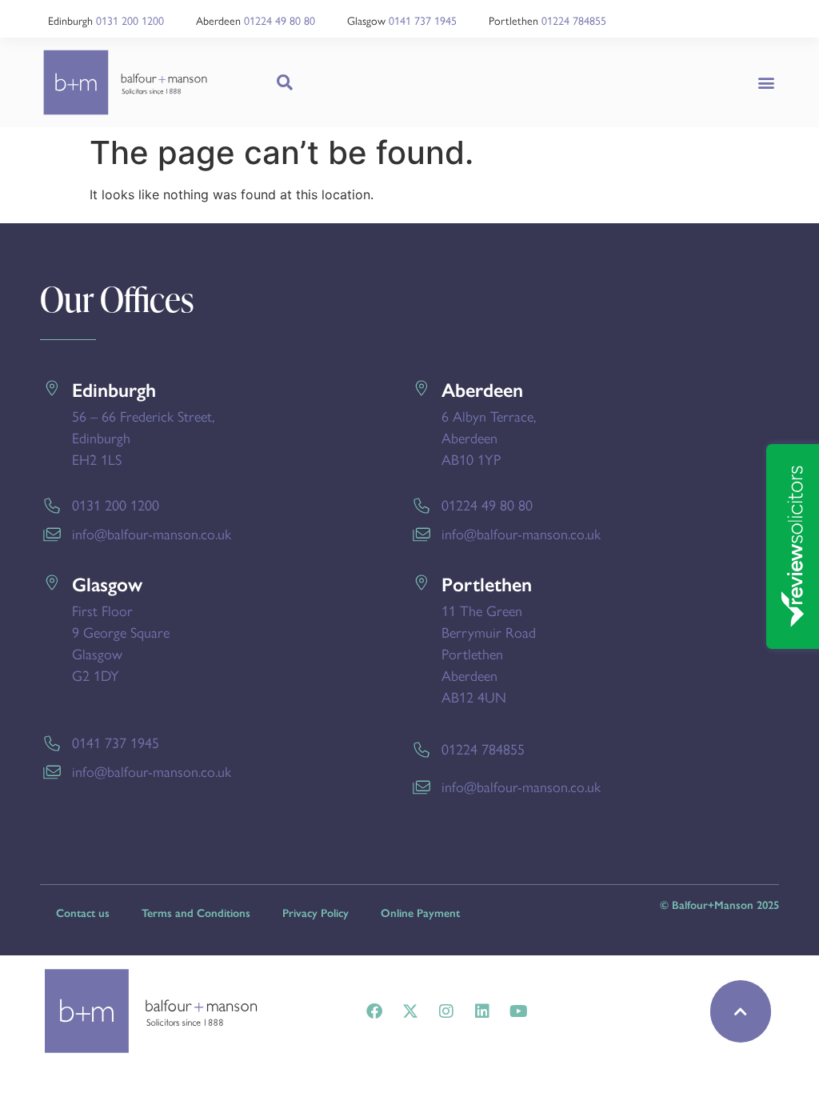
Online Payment (420, 913)
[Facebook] (374, 1011)
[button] (766, 82)
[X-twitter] (410, 1011)
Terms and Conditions (196, 913)
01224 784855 (573, 20)
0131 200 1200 (130, 20)
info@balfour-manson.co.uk (151, 533)
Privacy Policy (315, 913)
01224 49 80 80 (279, 20)
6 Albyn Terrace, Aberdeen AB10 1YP (488, 437)
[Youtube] (518, 1011)
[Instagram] (446, 1011)
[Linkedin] (482, 1011)
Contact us (83, 913)
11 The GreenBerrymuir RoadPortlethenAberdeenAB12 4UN (488, 653)
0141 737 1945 (423, 20)
